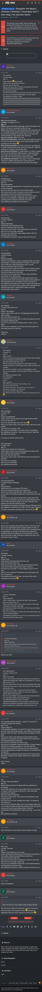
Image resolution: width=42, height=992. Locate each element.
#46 (40, 303)
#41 (40, 73)
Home (3, 962)
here (8, 27)
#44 (40, 215)
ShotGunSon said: (8, 635)
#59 (40, 881)
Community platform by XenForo (19, 988)
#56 (40, 777)
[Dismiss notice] (38, 23)
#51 (40, 551)
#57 (40, 827)
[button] (3, 3)
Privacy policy (24, 983)
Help (30, 983)
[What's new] (35, 2)
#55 (40, 719)
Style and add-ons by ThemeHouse (12, 989)
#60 (40, 897)
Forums (3, 965)
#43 (40, 176)
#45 (40, 250)
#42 (40, 118)
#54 (40, 668)
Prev (15, 918)
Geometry (6, 17)
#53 (40, 631)
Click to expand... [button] (21, 651)
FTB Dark (4, 983)
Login (2, 974)
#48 (40, 408)
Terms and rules (13, 983)
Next (27, 918)
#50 (40, 523)
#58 (40, 844)
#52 (40, 592)
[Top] (37, 982)
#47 (40, 348)
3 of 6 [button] (21, 918)
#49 (40, 478)
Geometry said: (7, 901)
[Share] (37, 73)
